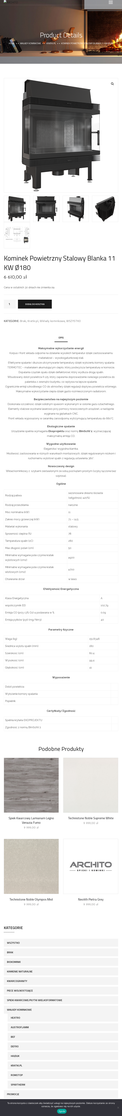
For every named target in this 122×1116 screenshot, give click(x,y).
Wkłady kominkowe (30, 43)
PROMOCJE (13, 1094)
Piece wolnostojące (20, 990)
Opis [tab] (61, 337)
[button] (112, 84)
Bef (13, 1037)
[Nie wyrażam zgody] (118, 1107)
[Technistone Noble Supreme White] (90, 785)
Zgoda (62, 1111)
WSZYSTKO (73, 321)
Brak (23, 321)
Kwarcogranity (17, 981)
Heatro (15, 1018)
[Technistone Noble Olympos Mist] (31, 866)
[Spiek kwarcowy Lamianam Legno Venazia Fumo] (31, 785)
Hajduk (15, 1056)
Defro (15, 1046)
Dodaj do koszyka (34, 304)
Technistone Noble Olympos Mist (31, 899)
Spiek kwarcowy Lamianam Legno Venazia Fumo (31, 820)
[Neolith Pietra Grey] (90, 866)
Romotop (17, 1075)
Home (12, 43)
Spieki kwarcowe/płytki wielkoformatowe (34, 1000)
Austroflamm (20, 1027)
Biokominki (14, 962)
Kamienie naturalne (20, 971)
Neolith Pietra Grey (91, 899)
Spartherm (18, 1085)
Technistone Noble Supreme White (91, 818)
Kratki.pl (51, 43)
